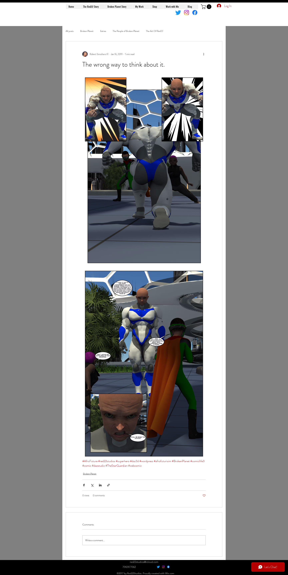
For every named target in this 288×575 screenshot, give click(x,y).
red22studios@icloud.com (144, 561)
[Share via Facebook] (84, 485)
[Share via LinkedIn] (100, 485)
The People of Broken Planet (126, 31)
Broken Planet (87, 31)
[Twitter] (178, 12)
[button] (206, 6)
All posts (70, 31)
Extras (103, 31)
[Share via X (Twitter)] (92, 485)
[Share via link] (108, 485)
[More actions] (204, 54)
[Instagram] (186, 12)
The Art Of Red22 (154, 31)
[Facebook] (195, 12)
